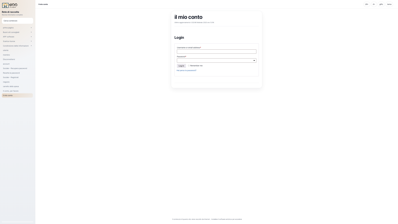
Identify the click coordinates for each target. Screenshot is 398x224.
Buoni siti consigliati (11, 32)
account (6, 64)
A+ (374, 4)
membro (6, 55)
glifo (381, 4)
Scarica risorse (9, 41)
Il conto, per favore (10, 91)
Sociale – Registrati (11, 77)
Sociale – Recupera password (15, 68)
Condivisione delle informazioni (16, 46)
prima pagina (8, 28)
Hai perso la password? (186, 70)
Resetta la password (11, 73)
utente (5, 50)
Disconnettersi (9, 59)
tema (389, 4)
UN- (367, 4)
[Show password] (254, 60)
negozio (6, 82)
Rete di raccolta (10, 12)
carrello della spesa (11, 86)
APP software (8, 37)
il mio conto (8, 95)
